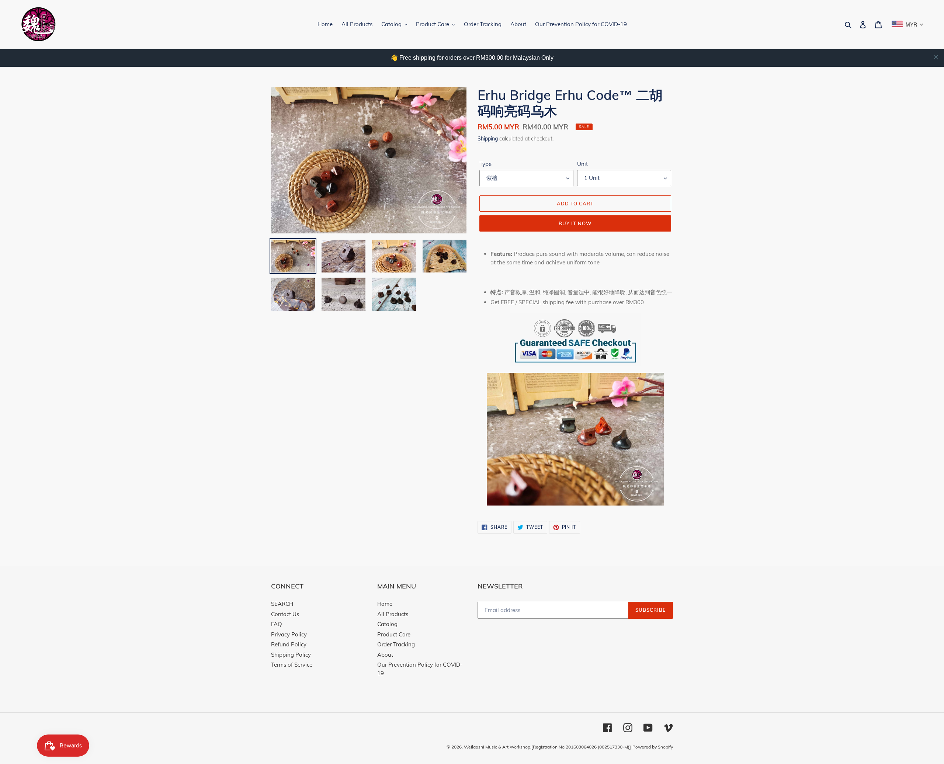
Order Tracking (396, 644)
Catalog (387, 624)
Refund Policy (288, 644)
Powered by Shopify (652, 747)
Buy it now (575, 223)
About (385, 654)
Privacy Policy (289, 634)
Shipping (488, 138)
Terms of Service (291, 664)
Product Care (393, 634)
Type (485, 163)
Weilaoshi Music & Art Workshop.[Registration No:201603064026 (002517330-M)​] (547, 747)
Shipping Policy (291, 654)
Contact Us (285, 614)
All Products (392, 614)
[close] (936, 57)
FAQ (276, 624)
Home (384, 603)
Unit (582, 163)
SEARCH (282, 603)
